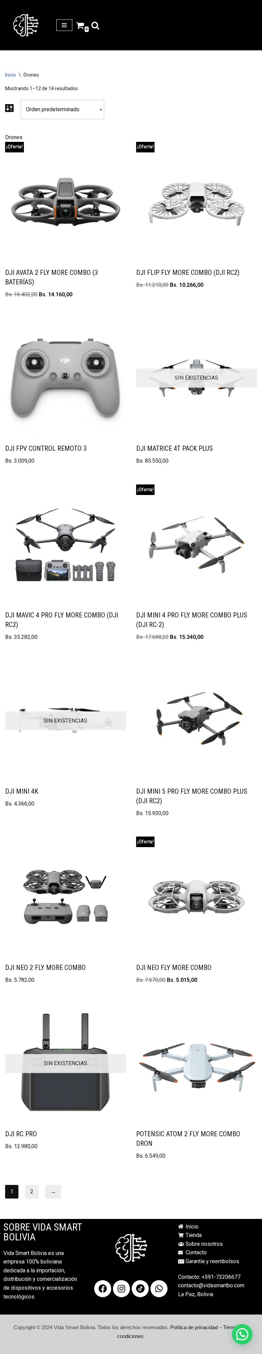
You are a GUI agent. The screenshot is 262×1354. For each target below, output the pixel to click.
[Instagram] (121, 1288)
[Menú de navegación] (64, 25)
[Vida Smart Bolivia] (25, 25)
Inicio (10, 75)
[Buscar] (95, 25)
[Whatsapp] (159, 1288)
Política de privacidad (194, 1327)
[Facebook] (102, 1288)
